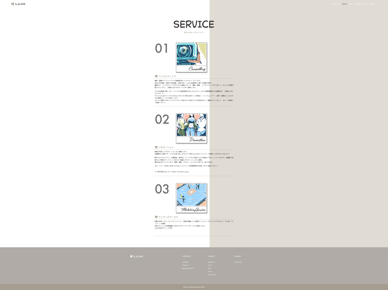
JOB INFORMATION (361, 4)
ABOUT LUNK (336, 4)
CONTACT (372, 4)
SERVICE (344, 4)
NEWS (351, 4)
